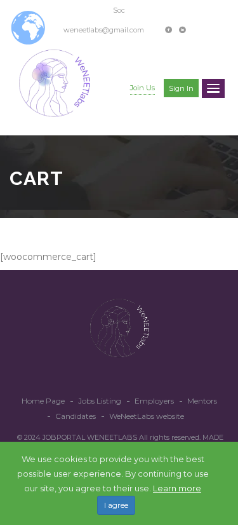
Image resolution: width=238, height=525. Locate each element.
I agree (116, 505)
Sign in (181, 88)
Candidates (75, 416)
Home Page (43, 401)
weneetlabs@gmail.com (103, 29)
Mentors (202, 401)
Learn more (177, 488)
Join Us (142, 87)
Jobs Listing (99, 401)
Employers (154, 401)
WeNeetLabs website (146, 416)
